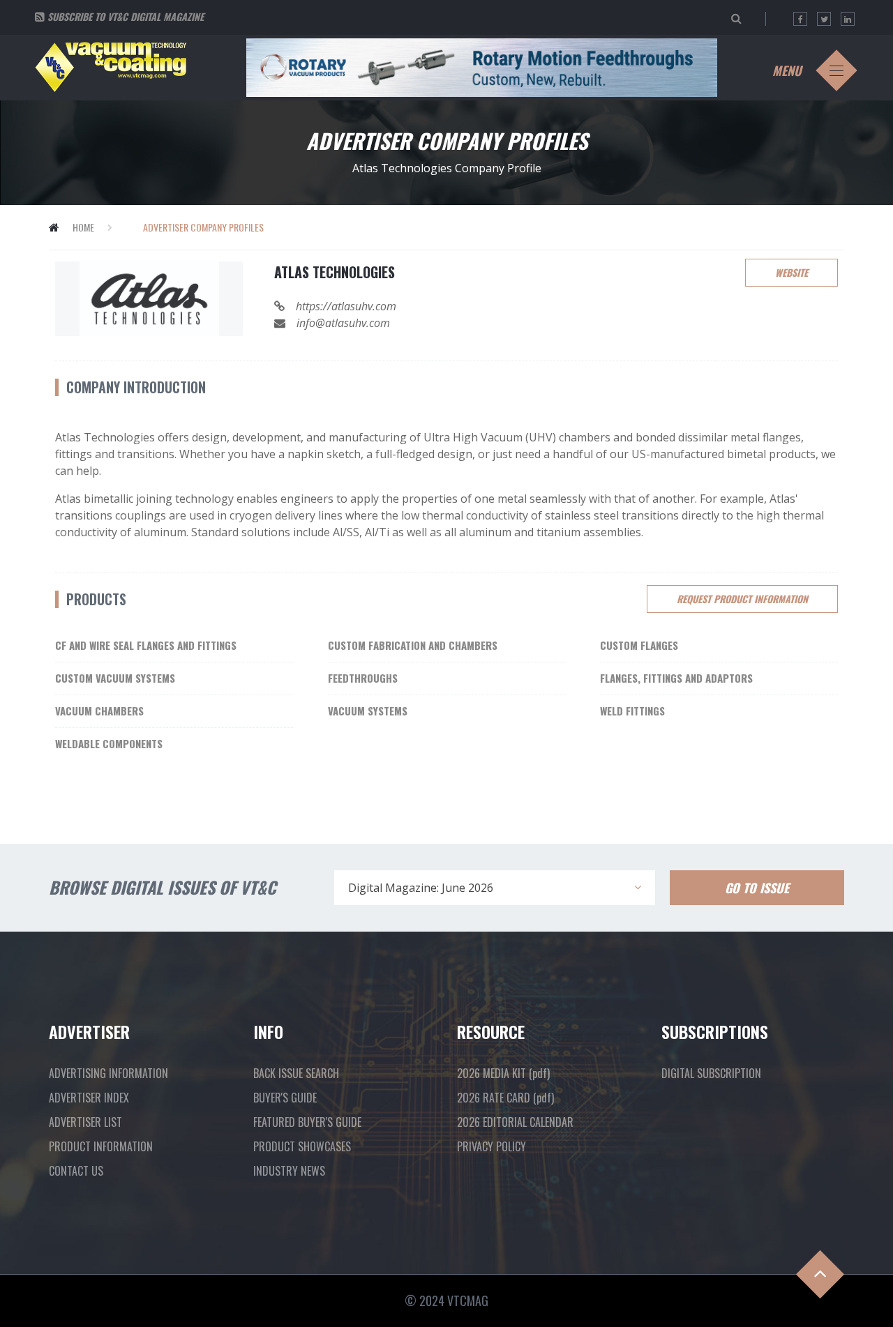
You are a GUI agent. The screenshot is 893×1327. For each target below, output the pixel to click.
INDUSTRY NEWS (289, 1170)
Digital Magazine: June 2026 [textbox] (420, 887)
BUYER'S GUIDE (285, 1097)
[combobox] (494, 887)
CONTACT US (76, 1170)
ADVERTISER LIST (85, 1122)
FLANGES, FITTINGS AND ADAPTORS (676, 677)
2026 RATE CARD (505, 1097)
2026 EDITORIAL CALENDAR (515, 1122)
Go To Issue (757, 888)
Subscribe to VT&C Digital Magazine (125, 16)
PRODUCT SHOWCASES (302, 1146)
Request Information (742, 598)
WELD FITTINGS (632, 710)
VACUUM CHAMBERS (99, 710)
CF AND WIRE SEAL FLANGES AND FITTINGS (146, 645)
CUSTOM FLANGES (639, 645)
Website (791, 272)
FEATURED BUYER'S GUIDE (307, 1122)
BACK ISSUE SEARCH (296, 1073)
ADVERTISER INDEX (89, 1097)
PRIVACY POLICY (491, 1146)
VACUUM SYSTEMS (367, 710)
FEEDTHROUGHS (363, 677)
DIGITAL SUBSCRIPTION (711, 1073)
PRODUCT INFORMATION (101, 1146)
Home (83, 227)
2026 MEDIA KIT (503, 1073)
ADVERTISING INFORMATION (108, 1073)
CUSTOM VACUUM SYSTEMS (115, 677)
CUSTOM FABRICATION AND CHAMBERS (412, 645)
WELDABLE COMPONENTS (109, 743)
